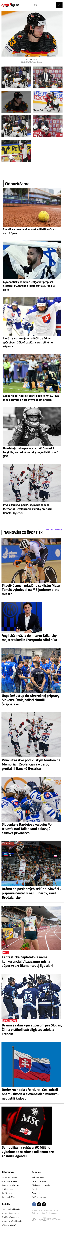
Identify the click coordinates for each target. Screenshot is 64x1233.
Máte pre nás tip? (8, 1225)
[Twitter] (44, 1204)
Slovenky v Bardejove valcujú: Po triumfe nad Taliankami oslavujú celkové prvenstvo (27, 828)
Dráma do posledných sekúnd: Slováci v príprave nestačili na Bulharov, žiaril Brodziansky (31, 893)
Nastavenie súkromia (10, 1185)
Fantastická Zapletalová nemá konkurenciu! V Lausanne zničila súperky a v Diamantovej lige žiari (27, 961)
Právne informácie (9, 1177)
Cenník (35, 1189)
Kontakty (5, 1204)
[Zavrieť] (59, 5)
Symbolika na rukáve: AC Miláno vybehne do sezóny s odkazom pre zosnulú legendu (28, 1151)
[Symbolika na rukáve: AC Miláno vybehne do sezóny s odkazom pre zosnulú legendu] (32, 1126)
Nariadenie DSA (8, 1197)
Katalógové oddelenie (10, 1217)
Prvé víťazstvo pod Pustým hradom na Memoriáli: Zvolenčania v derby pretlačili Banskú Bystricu (31, 764)
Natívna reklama (39, 1197)
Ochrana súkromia (9, 1181)
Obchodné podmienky (41, 1185)
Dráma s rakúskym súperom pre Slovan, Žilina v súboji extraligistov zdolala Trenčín (32, 1029)
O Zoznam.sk (7, 1172)
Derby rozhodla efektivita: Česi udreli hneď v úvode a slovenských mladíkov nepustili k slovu (30, 1093)
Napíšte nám (6, 1193)
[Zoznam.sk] (37, 1219)
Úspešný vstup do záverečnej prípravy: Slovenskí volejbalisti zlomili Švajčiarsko (31, 699)
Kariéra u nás (7, 1189)
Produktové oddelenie (10, 1209)
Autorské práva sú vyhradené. (44, 1213)
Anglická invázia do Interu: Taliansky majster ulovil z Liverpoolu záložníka (29, 637)
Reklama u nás (38, 1177)
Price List (36, 1193)
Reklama (36, 1172)
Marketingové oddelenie (11, 1221)
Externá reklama (39, 1181)
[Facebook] (34, 1204)
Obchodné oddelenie (10, 1213)
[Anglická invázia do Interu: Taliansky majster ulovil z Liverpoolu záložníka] (32, 617)
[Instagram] (39, 1204)
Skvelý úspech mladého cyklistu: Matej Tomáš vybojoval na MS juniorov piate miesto (31, 589)
